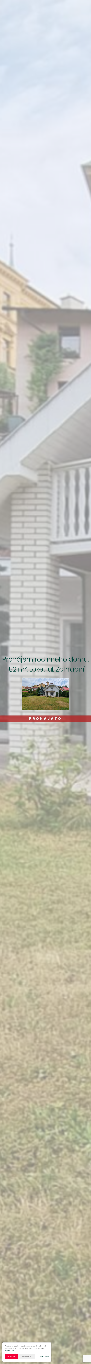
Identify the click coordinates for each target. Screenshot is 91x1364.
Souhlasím (11, 1357)
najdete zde (9, 1350)
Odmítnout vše (26, 1357)
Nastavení (44, 1356)
